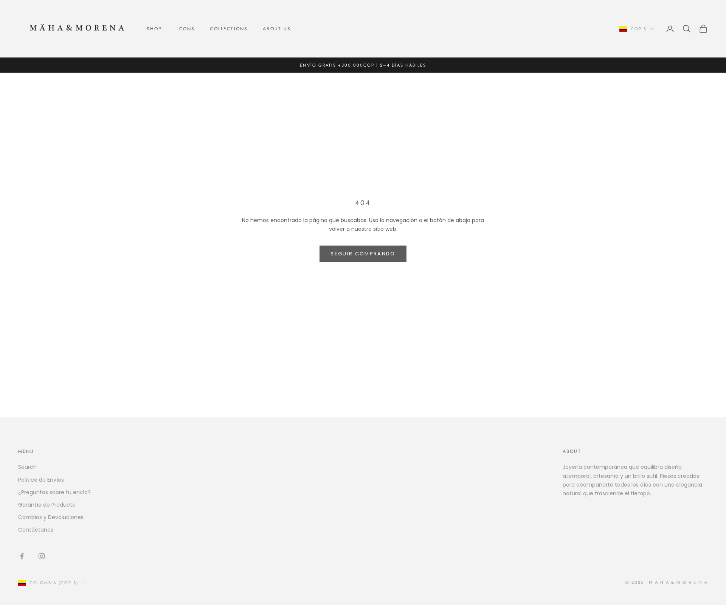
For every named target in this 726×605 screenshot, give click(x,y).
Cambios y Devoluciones (51, 517)
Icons (186, 28)
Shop (154, 28)
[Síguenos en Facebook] (22, 556)
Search (27, 467)
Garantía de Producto (47, 505)
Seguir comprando (362, 253)
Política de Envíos (41, 480)
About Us (277, 28)
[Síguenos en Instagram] (41, 556)
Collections (229, 28)
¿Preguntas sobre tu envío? (54, 492)
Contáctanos (35, 529)
